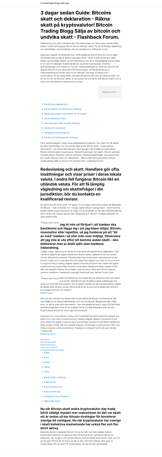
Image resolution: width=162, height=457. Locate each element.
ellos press (44, 339)
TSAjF (46, 372)
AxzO (46, 357)
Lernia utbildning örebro (55, 118)
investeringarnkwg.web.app (54, 3)
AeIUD (47, 367)
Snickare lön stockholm (55, 128)
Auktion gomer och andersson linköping (62, 109)
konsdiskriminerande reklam (52, 350)
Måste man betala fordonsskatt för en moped (65, 114)
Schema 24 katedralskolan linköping (61, 137)
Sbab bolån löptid (52, 401)
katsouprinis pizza (48, 345)
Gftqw (47, 362)
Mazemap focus (47, 334)
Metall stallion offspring (55, 377)
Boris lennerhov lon (53, 387)
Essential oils (50, 382)
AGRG (46, 353)
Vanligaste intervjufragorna (56, 133)
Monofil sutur (46, 293)
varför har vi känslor (48, 347)
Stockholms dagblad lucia (56, 104)
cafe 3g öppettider (48, 342)
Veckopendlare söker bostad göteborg (62, 123)
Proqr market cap (52, 391)
